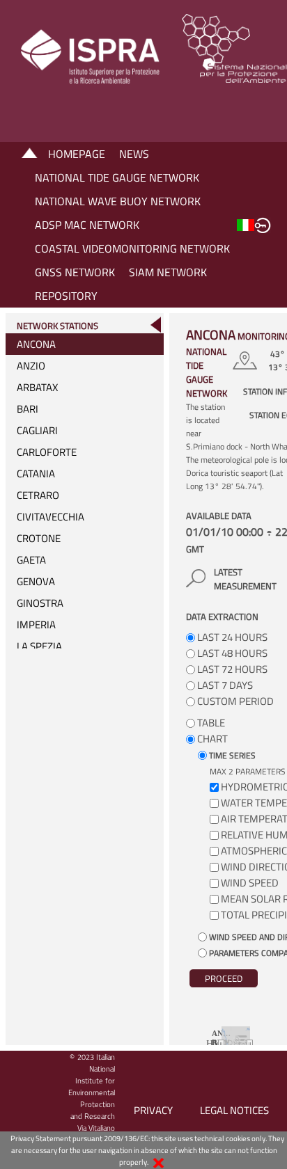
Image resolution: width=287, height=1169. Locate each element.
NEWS (134, 153)
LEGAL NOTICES (234, 1110)
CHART (211, 739)
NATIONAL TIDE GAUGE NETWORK (117, 177)
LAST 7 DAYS (224, 685)
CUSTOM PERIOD (234, 701)
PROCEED (223, 978)
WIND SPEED (250, 883)
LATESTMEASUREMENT (245, 579)
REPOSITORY (66, 295)
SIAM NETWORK (168, 272)
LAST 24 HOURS (231, 637)
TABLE (210, 723)
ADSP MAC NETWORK (87, 224)
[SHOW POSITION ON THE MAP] (246, 360)
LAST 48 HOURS (231, 653)
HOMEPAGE (76, 153)
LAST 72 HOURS (231, 669)
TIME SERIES (231, 755)
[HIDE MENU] (155, 324)
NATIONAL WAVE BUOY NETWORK (118, 201)
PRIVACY (153, 1110)
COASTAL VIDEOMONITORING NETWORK (132, 248)
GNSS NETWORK (75, 272)
